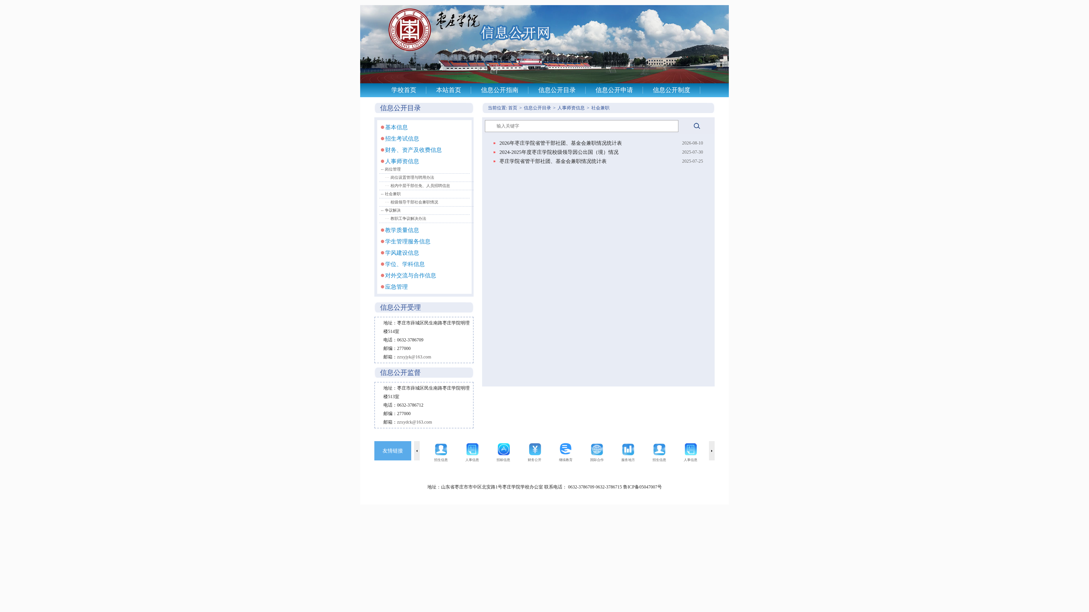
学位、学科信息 (405, 264)
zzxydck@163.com (414, 422)
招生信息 (441, 460)
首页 (515, 107)
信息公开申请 (614, 90)
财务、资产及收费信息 (413, 150)
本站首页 (448, 90)
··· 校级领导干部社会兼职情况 (411, 202)
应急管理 (396, 287)
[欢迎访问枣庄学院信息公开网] (544, 81)
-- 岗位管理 (391, 169)
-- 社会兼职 (391, 194)
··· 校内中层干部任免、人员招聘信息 (417, 186)
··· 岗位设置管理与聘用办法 (409, 177)
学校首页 (403, 90)
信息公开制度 (671, 90)
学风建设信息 (402, 253)
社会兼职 (600, 107)
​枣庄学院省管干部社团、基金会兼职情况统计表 (553, 161)
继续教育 (566, 460)
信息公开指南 (499, 90)
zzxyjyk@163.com (414, 356)
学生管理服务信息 (407, 241)
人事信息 (472, 460)
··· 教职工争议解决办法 (405, 218)
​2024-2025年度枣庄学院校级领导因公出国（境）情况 (559, 152)
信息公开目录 (557, 90)
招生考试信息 (402, 138)
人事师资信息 (402, 161)
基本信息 (396, 127)
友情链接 (393, 451)
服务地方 (628, 460)
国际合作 (597, 460)
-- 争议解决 (391, 210)
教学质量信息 (402, 230)
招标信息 (503, 460)
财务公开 (534, 460)
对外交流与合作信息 (410, 275)
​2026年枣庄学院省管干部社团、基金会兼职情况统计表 (560, 143)
